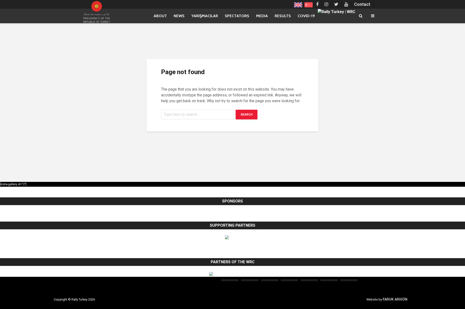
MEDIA (262, 16)
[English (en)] (298, 4)
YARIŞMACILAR (204, 16)
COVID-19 (306, 16)
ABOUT (160, 16)
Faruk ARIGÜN (395, 299)
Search (246, 114)
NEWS (179, 16)
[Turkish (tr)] (308, 4)
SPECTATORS (237, 16)
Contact (362, 4)
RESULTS (283, 16)
